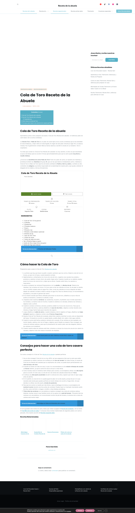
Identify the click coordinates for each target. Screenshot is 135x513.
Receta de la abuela (67, 6)
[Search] (17, 4)
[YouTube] (100, 4)
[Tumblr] (117, 4)
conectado (55, 470)
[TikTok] (104, 4)
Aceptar (80, 510)
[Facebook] (109, 4)
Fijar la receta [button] (68, 194)
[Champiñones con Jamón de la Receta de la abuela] (71, 490)
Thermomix (90, 11)
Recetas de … (43, 11)
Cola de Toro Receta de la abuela (31, 115)
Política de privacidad (71, 501)
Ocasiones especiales (104, 11)
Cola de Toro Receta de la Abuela (31, 117)
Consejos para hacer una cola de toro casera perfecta (37, 123)
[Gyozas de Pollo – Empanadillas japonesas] (45, 490)
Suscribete (112, 59)
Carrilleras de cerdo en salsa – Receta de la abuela (109, 490)
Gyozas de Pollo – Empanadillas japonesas (56, 490)
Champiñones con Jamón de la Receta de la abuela (83, 490)
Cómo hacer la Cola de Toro (29, 121)
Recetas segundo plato (59, 11)
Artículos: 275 (51, 450)
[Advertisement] (52, 76)
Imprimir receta (37, 194)
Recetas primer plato (77, 11)
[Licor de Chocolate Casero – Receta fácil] (19, 490)
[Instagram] (113, 4)
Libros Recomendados (124, 11)
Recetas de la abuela (29, 11)
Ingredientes (27, 119)
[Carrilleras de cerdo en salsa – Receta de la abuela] (96, 490)
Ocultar (40, 112)
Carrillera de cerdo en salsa (30, 411)
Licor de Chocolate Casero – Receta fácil (103, 71)
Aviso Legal (60, 501)
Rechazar (89, 510)
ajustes (69, 511)
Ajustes (100, 510)
